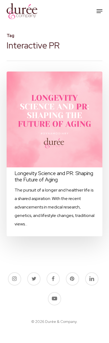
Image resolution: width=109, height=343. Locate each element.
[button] (99, 11)
